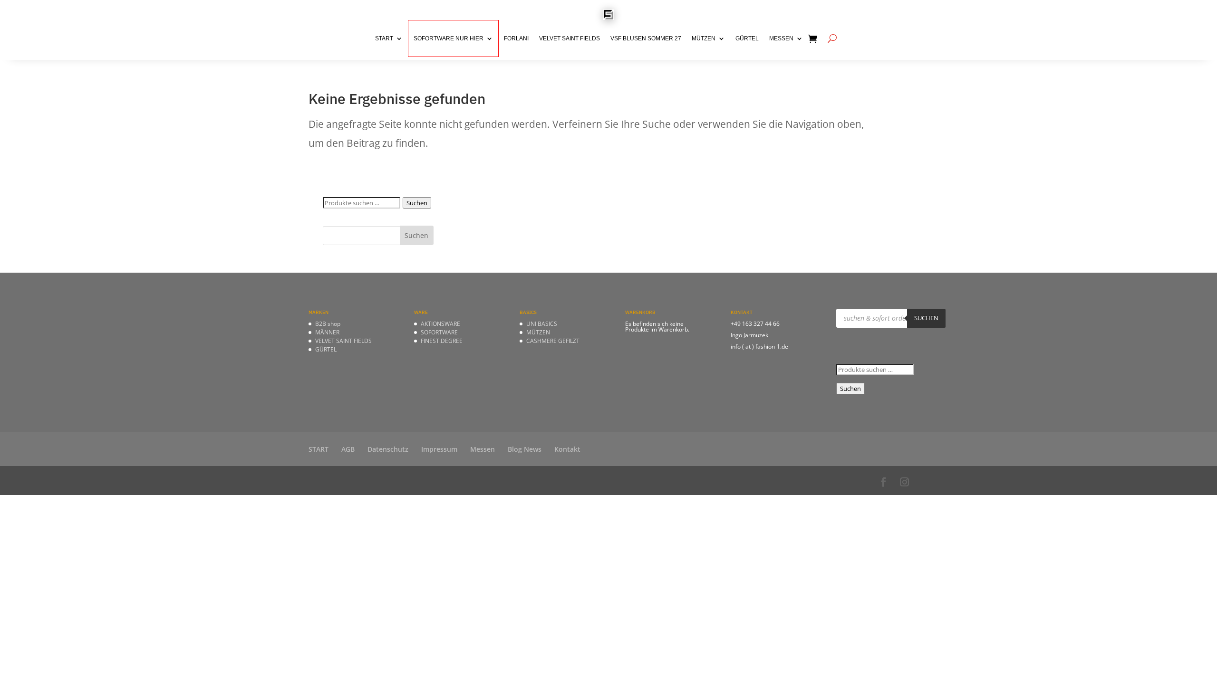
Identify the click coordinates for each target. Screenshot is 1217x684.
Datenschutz (387, 449)
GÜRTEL (747, 38)
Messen (781, 38)
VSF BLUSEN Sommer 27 (645, 38)
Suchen (416, 203)
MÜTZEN (703, 38)
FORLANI (516, 38)
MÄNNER (327, 332)
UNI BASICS (541, 324)
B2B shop (327, 324)
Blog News (524, 449)
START (384, 38)
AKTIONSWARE (440, 324)
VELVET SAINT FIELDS (569, 38)
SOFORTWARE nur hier (448, 38)
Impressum (439, 449)
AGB (348, 449)
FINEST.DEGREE (442, 341)
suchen (926, 318)
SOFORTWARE (439, 332)
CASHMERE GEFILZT (553, 341)
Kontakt (567, 449)
